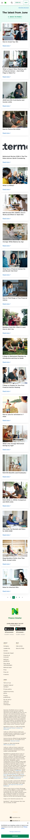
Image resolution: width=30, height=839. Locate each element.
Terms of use (7, 682)
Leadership (7, 648)
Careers (6, 650)
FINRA (17, 770)
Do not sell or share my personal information (7, 702)
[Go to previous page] (8, 597)
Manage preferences (15, 831)
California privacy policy (9, 692)
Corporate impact (9, 653)
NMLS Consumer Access (9, 728)
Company (6, 646)
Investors (6, 674)
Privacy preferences (7, 696)
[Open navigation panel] (2, 2)
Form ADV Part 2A (13, 774)
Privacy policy (8, 689)
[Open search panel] (12, 3)
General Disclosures (16, 776)
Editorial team (8, 667)
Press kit (6, 672)
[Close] (28, 823)
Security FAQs (20, 648)
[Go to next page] (22, 597)
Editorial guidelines (6, 660)
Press (5, 669)
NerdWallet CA (16, 820)
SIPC (20, 770)
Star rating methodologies (8, 664)
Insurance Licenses (15, 740)
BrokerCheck (17, 778)
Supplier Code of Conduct (8, 686)
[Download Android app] (20, 629)
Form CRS (6, 774)
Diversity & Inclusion (7, 656)
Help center (19, 646)
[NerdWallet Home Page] (5, 2)
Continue (15, 836)
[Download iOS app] (9, 629)
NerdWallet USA (16, 817)
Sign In (18, 2)
